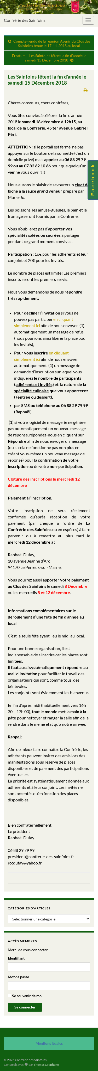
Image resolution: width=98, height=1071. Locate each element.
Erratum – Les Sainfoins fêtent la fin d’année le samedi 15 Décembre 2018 (49, 57)
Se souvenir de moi (27, 995)
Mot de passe (18, 977)
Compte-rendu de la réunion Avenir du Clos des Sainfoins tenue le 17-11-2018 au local (51, 43)
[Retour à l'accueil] (49, 7)
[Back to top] (86, 1059)
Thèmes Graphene (46, 1065)
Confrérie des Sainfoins (24, 20)
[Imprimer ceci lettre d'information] (86, 89)
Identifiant (16, 958)
